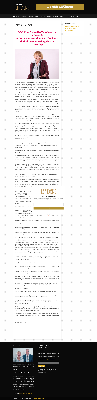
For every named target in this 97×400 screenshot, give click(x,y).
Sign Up (48, 208)
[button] (49, 196)
